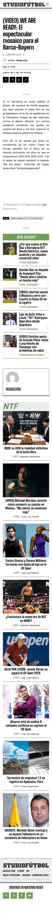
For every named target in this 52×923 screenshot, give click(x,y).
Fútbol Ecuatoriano (28, 262)
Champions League (13, 55)
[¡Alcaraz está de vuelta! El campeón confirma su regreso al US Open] (26, 703)
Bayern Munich (17, 218)
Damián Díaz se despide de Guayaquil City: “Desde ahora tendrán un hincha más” (33, 275)
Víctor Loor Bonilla (30, 517)
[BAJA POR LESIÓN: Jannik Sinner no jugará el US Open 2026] (26, 650)
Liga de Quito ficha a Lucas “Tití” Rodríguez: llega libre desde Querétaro (33, 319)
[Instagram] (14, 895)
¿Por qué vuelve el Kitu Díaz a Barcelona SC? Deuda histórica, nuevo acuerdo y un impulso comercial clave (33, 251)
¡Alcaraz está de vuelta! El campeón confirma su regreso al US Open (26, 725)
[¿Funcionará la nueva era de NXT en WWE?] (26, 598)
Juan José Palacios (30, 573)
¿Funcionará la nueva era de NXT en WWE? (26, 619)
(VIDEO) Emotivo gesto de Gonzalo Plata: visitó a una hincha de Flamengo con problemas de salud (33, 343)
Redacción (22, 60)
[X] (12, 80)
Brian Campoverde (30, 786)
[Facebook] (6, 80)
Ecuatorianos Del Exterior (31, 355)
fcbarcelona (9, 208)
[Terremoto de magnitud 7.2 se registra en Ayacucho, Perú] (26, 759)
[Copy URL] (26, 80)
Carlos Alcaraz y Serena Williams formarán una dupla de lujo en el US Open (26, 564)
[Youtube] (29, 895)
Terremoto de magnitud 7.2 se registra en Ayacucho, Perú (26, 780)
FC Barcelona (36, 218)
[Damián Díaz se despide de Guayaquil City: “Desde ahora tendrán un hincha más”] (10, 274)
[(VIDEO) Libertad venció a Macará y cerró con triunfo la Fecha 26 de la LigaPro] (10, 296)
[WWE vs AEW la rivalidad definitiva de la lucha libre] (26, 429)
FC (27, 218)
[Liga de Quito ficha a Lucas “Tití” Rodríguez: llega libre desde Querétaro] (10, 319)
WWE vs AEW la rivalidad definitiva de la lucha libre (26, 450)
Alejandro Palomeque (30, 457)
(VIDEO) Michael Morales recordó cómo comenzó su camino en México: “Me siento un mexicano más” (26, 506)
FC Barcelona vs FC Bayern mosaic (22, 204)
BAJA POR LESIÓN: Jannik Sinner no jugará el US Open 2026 (26, 671)
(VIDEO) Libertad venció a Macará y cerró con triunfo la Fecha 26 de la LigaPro (33, 297)
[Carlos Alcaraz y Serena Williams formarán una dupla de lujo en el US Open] (26, 542)
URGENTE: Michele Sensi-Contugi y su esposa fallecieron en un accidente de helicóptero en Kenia (26, 834)
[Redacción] (5, 60)
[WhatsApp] (19, 80)
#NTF (15, 456)
